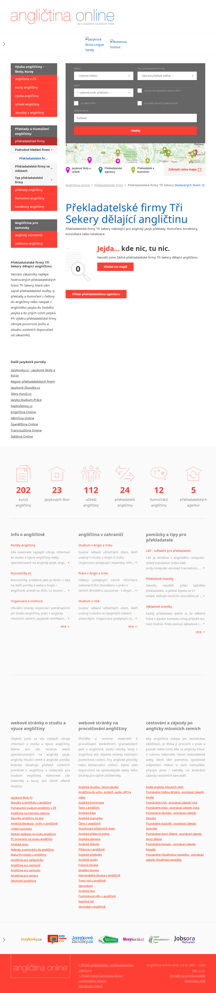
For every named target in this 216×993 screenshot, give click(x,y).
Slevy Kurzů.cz (21, 393)
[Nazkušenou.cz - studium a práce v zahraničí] (108, 940)
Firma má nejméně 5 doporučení (162, 90)
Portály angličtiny (23, 545)
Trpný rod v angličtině (92, 880)
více (64, 626)
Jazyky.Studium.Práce (26, 400)
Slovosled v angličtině (91, 907)
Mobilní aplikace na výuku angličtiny (33, 834)
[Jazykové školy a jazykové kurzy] (31, 940)
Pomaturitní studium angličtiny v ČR (33, 808)
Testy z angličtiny (89, 807)
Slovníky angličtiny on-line (27, 818)
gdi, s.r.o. (198, 970)
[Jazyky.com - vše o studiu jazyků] (57, 940)
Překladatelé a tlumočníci (145, 170)
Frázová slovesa (88, 865)
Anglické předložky (90, 854)
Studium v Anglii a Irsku (95, 545)
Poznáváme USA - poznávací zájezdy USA (171, 802)
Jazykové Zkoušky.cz (25, 387)
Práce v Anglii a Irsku (93, 573)
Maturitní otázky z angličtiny (28, 854)
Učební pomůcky (21, 829)
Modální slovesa (88, 870)
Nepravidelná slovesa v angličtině (99, 875)
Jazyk (77, 85)
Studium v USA (88, 601)
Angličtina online (78, 185)
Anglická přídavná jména (93, 834)
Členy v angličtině (89, 823)
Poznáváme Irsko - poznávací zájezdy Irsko (172, 807)
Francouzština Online (26, 430)
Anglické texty (19, 844)
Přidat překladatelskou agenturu (96, 294)
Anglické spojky (88, 860)
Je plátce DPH (88, 103)
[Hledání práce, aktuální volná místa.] (184, 940)
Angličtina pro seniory (24, 875)
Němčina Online (22, 418)
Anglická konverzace (91, 802)
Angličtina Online (23, 412)
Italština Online (22, 436)
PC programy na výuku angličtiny (32, 839)
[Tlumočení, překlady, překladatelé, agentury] (159, 940)
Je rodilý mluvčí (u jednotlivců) (161, 103)
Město (77, 68)
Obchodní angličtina (23, 881)
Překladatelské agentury (113, 170)
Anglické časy (86, 891)
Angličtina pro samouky (25, 870)
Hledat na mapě (115, 267)
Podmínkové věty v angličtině (97, 896)
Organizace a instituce (27, 601)
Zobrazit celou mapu (183, 169)
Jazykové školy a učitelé (81, 170)
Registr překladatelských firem (33, 381)
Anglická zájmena (89, 839)
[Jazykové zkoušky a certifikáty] (82, 940)
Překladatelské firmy (108, 185)
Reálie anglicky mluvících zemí (164, 787)
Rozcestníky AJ (21, 573)
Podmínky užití (195, 981)
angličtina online (62, 17)
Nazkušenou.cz (21, 406)
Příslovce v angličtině (91, 849)
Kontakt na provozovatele (187, 976)
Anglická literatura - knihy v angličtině (34, 823)
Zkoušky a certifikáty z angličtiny (31, 802)
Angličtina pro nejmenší (25, 865)
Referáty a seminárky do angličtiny (32, 849)
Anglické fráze (87, 813)
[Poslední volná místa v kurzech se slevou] (133, 940)
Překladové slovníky (159, 579)
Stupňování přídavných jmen (96, 828)
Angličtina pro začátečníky (27, 860)
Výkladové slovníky (159, 606)
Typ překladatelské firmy (151, 68)
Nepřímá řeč (86, 901)
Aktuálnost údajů (90, 986)
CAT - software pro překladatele (168, 551)
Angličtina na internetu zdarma (30, 813)
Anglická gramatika (90, 818)
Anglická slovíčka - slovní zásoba (98, 787)
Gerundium (85, 886)
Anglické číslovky (89, 844)
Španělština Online (24, 424)
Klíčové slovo (81, 111)
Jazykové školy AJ (21, 797)
